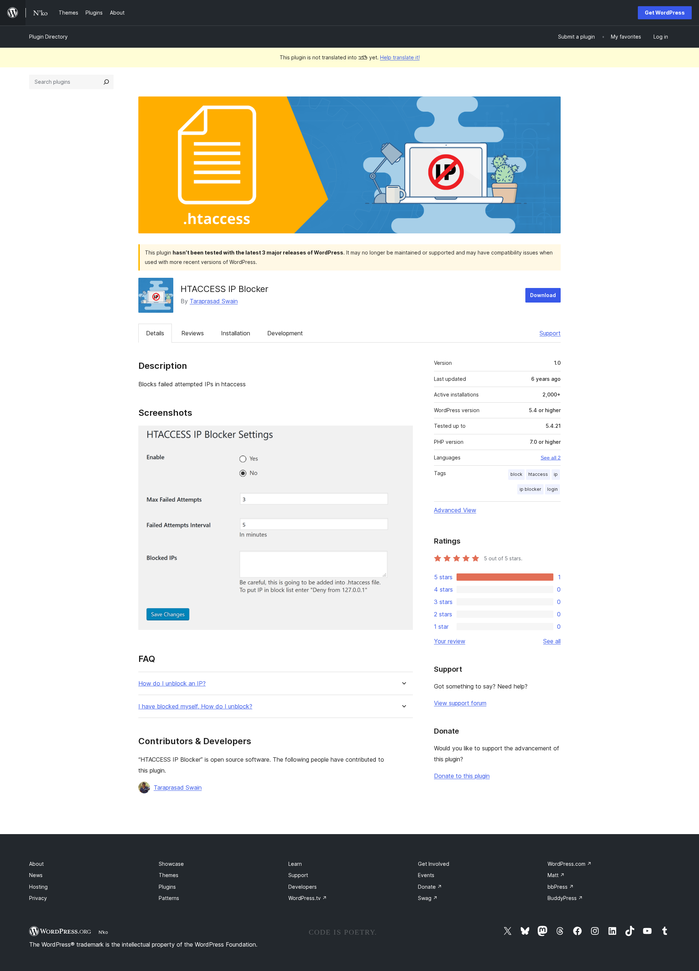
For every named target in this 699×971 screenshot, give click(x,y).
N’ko (103, 932)
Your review (449, 641)
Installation (235, 333)
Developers (302, 887)
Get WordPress (665, 12)
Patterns (169, 898)
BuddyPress (565, 898)
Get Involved (433, 864)
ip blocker (530, 489)
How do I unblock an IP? (172, 683)
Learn (295, 864)
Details (155, 333)
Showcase (171, 864)
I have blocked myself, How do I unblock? (195, 706)
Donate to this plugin (462, 775)
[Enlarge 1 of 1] (403, 435)
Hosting (38, 887)
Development (285, 333)
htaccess (538, 474)
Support (550, 333)
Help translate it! (400, 57)
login (552, 489)
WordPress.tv (307, 898)
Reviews (192, 333)
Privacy (38, 898)
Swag (428, 898)
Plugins (167, 887)
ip (556, 474)
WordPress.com (570, 864)
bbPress (561, 887)
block (516, 474)
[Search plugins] (106, 82)
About (36, 864)
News (36, 875)
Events (426, 875)
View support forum (460, 703)
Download (543, 295)
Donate (430, 887)
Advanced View (455, 510)
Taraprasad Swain (214, 301)
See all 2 (551, 458)
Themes (168, 875)
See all (552, 641)
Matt (556, 875)
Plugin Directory (48, 36)
